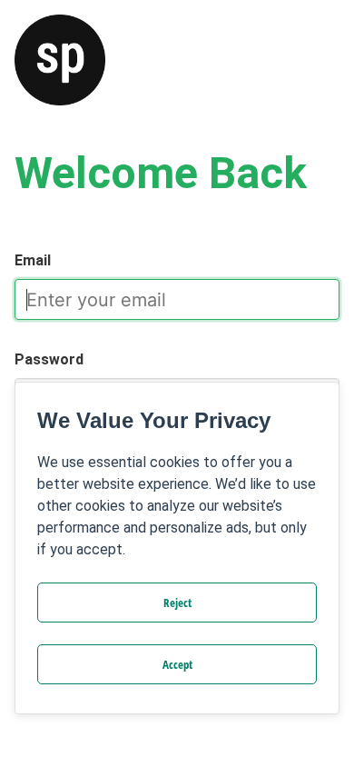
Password (49, 359)
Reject (177, 602)
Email (33, 260)
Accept (177, 664)
